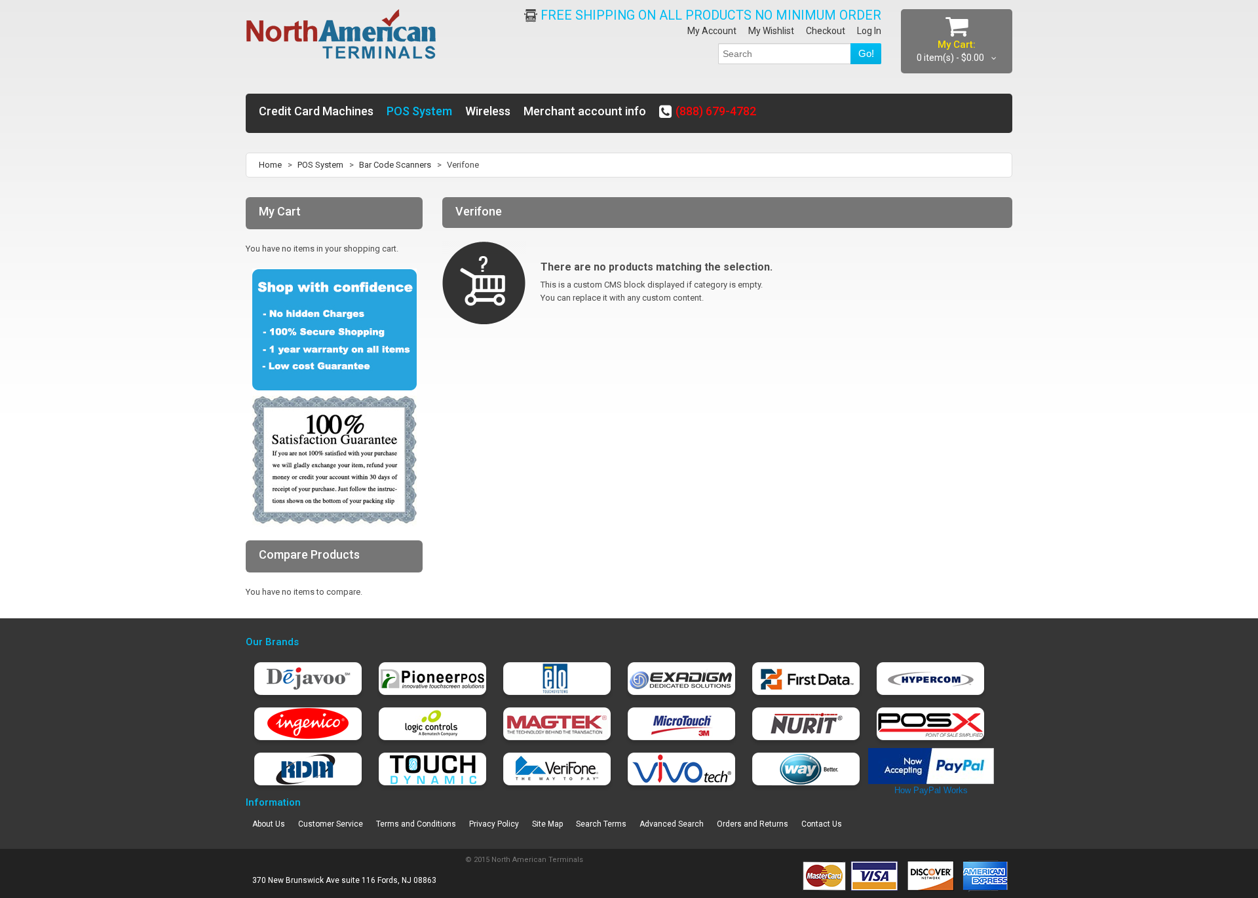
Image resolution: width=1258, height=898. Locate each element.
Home (270, 165)
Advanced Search (671, 824)
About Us (268, 824)
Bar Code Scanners (395, 165)
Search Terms (601, 824)
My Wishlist (771, 31)
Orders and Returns (752, 824)
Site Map (547, 824)
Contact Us (821, 824)
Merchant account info (585, 111)
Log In (869, 31)
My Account (711, 31)
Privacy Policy (494, 824)
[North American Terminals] (342, 35)
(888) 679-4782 (716, 111)
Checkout (825, 31)
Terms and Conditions (416, 824)
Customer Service (330, 824)
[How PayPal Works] (931, 754)
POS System (320, 165)
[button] (1257, 885)
